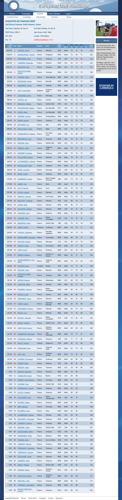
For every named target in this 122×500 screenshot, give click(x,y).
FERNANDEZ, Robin (25, 436)
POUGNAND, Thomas (25, 309)
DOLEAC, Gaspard (24, 318)
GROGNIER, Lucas (24, 299)
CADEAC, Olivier (23, 50)
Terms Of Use (32, 498)
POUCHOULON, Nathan (26, 108)
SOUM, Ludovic (23, 304)
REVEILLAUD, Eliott (25, 166)
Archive (54, 17)
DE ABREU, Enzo (24, 411)
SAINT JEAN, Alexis (25, 328)
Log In (68, 14)
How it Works (54, 14)
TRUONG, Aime (23, 440)
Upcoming (40, 17)
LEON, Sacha (22, 250)
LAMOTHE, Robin (24, 284)
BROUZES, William (24, 104)
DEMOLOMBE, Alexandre (27, 237)
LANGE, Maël (22, 205)
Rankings (26, 14)
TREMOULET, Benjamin (26, 448)
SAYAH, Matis (23, 112)
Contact (50, 498)
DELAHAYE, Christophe (26, 419)
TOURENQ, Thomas (25, 423)
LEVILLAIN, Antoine (24, 476)
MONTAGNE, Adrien (25, 81)
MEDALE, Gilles (23, 148)
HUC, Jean (21, 354)
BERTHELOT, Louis (24, 139)
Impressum (59, 498)
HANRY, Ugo (22, 184)
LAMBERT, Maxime (24, 444)
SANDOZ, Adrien (23, 470)
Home (12, 14)
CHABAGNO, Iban (24, 348)
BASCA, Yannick (23, 323)
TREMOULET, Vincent (25, 388)
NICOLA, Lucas (23, 294)
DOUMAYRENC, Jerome (26, 55)
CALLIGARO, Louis (24, 397)
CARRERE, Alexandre (25, 63)
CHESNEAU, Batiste (25, 339)
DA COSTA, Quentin (25, 209)
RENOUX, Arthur (23, 367)
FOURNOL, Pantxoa (25, 289)
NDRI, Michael (23, 407)
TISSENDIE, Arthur (24, 96)
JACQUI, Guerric (23, 192)
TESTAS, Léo (22, 100)
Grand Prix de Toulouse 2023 (20, 21)
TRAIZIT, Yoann (23, 246)
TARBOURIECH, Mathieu (26, 134)
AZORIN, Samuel (24, 280)
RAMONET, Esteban (25, 153)
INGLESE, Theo (23, 270)
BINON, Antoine (23, 120)
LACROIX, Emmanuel (25, 359)
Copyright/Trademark (12, 498)
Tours (68, 17)
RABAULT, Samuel (24, 196)
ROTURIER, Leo (23, 125)
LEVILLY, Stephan (24, 392)
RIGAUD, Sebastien (24, 372)
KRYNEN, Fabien (24, 402)
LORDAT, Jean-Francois (26, 380)
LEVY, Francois (23, 188)
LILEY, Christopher (24, 91)
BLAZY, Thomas (23, 343)
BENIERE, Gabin (24, 427)
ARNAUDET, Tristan (25, 85)
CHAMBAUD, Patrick (25, 179)
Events (40, 14)
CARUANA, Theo (24, 213)
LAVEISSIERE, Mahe (25, 432)
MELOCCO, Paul (23, 67)
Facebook (42, 498)
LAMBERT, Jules (24, 461)
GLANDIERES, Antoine (26, 415)
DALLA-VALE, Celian (25, 129)
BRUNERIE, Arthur (24, 223)
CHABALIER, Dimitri (25, 376)
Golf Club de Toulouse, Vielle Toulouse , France (23, 24)
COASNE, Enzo (23, 218)
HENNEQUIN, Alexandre (26, 334)
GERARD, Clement (24, 116)
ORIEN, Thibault (23, 465)
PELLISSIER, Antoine (25, 157)
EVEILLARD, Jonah (24, 456)
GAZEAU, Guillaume (25, 232)
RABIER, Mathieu (24, 255)
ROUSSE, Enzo (23, 143)
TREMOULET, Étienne (25, 452)
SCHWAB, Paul (23, 384)
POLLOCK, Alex (23, 266)
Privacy (23, 498)
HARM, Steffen (23, 227)
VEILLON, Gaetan (24, 242)
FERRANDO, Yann (24, 59)
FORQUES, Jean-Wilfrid (26, 485)
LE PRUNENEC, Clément (26, 161)
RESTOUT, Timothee (25, 201)
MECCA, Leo (22, 313)
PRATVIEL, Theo (24, 481)
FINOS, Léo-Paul (23, 170)
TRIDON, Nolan (23, 363)
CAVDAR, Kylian (23, 77)
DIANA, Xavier (23, 174)
